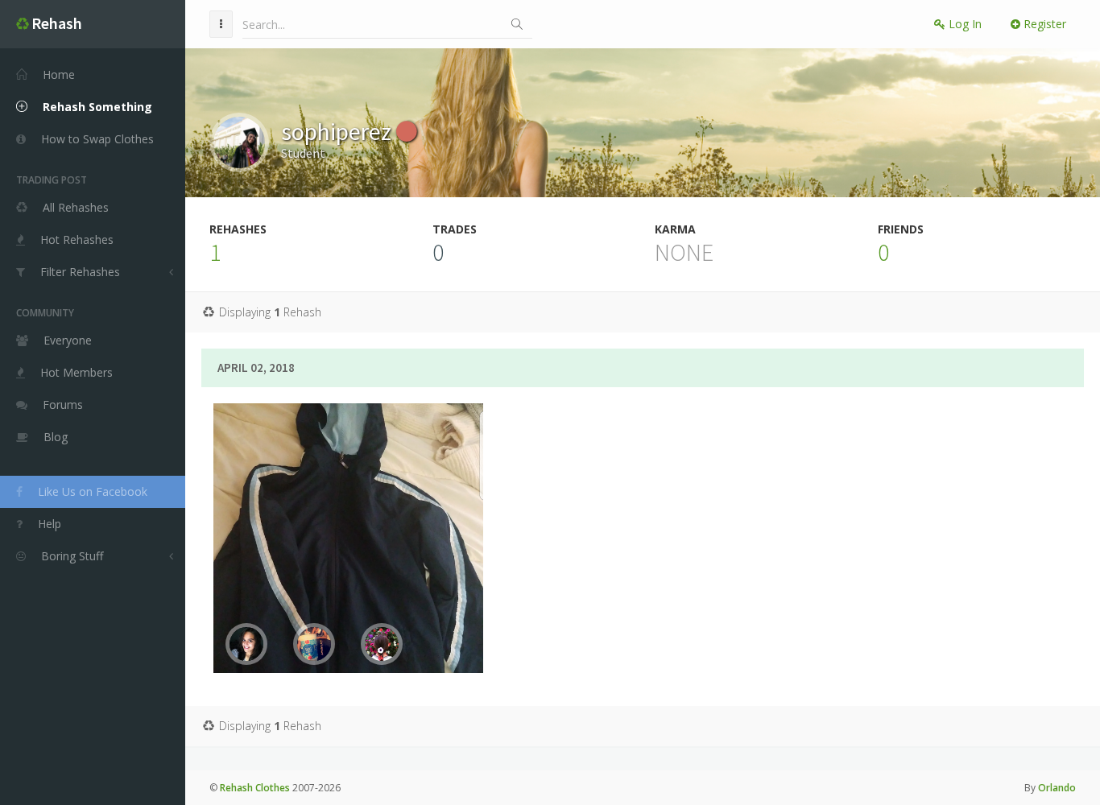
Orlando (1057, 788)
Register (1043, 23)
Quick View (358, 613)
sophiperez (338, 131)
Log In (963, 23)
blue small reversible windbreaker (349, 483)
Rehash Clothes (255, 788)
